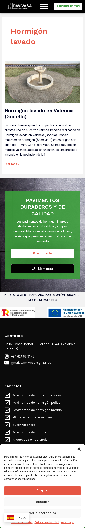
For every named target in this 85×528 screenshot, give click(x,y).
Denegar (42, 502)
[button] (79, 449)
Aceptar (42, 490)
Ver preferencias (42, 513)
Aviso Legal (67, 522)
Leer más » (12, 164)
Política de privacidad (47, 522)
